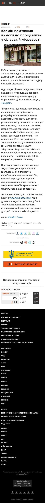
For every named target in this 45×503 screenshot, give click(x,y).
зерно (3, 454)
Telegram (6, 103)
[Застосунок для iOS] (28, 492)
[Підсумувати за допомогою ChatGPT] (21, 242)
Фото (3, 363)
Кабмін (7, 223)
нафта (4, 461)
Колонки (4, 400)
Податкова (6, 424)
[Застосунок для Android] (24, 492)
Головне (5, 389)
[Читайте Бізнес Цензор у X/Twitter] (16, 492)
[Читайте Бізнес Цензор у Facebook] (12, 492)
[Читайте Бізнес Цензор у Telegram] (20, 492)
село (37, 223)
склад (3, 435)
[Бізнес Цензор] (13, 3)
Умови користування (10, 328)
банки (4, 409)
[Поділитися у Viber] (33, 233)
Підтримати (6, 321)
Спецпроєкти (7, 393)
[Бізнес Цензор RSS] (32, 492)
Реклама (5, 325)
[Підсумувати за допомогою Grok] (33, 242)
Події (3, 356)
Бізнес (4, 382)
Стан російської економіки (12, 420)
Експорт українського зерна (13, 417)
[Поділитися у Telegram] (25, 233)
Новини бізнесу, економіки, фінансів (17, 343)
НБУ (2, 439)
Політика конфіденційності (12, 332)
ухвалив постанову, (20, 198)
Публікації (5, 396)
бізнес (4, 432)
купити (12, 294)
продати (5, 294)
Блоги (3, 374)
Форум (4, 377)
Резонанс (5, 359)
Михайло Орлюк (15, 217)
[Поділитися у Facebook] (17, 233)
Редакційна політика (10, 335)
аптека (7, 226)
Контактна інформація (10, 317)
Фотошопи (5, 370)
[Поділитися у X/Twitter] (21, 233)
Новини (6, 24)
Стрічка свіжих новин (10, 339)
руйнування (6, 446)
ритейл (4, 443)
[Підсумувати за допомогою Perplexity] (29, 242)
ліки (18, 223)
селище (27, 223)
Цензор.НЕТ (6, 348)
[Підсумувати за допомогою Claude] (25, 242)
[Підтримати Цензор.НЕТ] (22, 264)
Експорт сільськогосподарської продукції (19, 413)
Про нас (4, 314)
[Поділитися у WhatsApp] (29, 233)
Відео (3, 366)
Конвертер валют (11, 290)
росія (3, 450)
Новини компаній (8, 457)
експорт (4, 428)
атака (3, 464)
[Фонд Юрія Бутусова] (22, 254)
